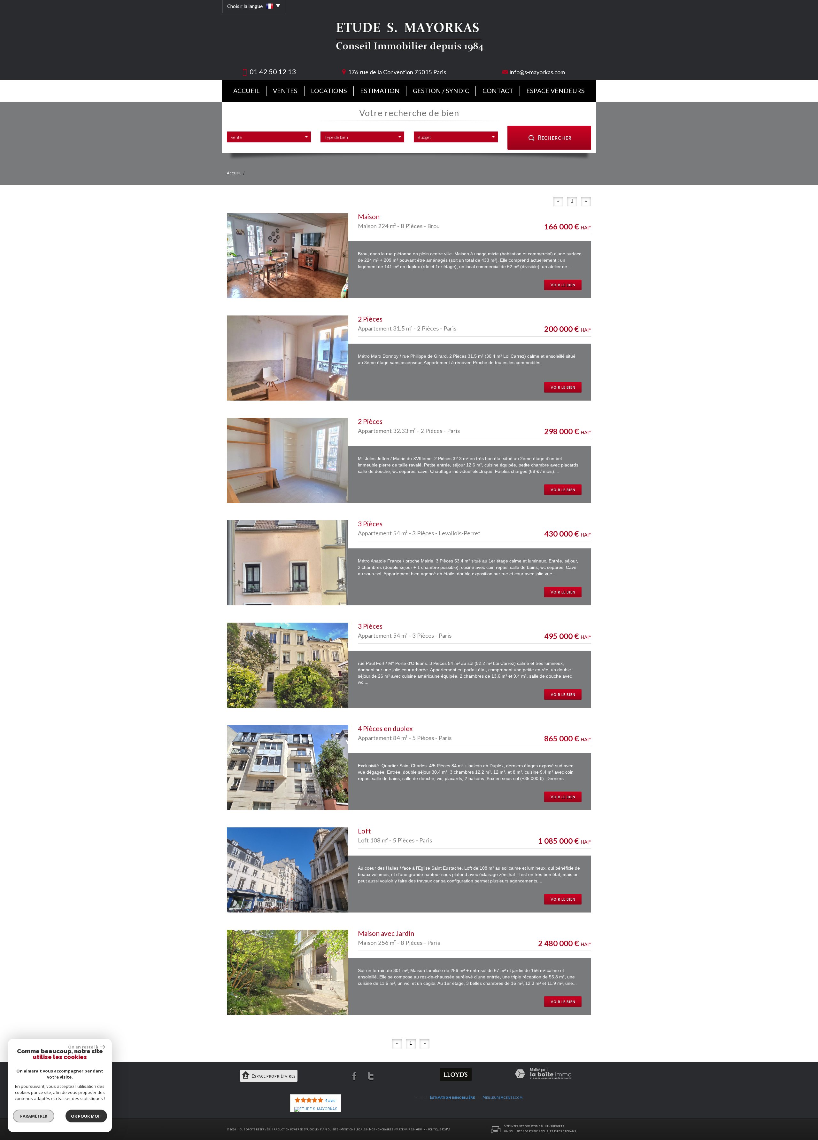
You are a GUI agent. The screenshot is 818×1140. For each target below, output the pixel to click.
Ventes (285, 90)
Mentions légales (353, 1129)
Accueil (246, 90)
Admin (421, 1129)
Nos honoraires (381, 1129)
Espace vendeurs (555, 90)
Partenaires (404, 1129)
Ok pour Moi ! (86, 1116)
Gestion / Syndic (441, 90)
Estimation (380, 90)
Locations (329, 90)
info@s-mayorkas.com (537, 72)
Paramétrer (33, 1116)
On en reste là (83, 1047)
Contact (497, 90)
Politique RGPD (439, 1129)
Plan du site (329, 1129)
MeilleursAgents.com (502, 1097)
